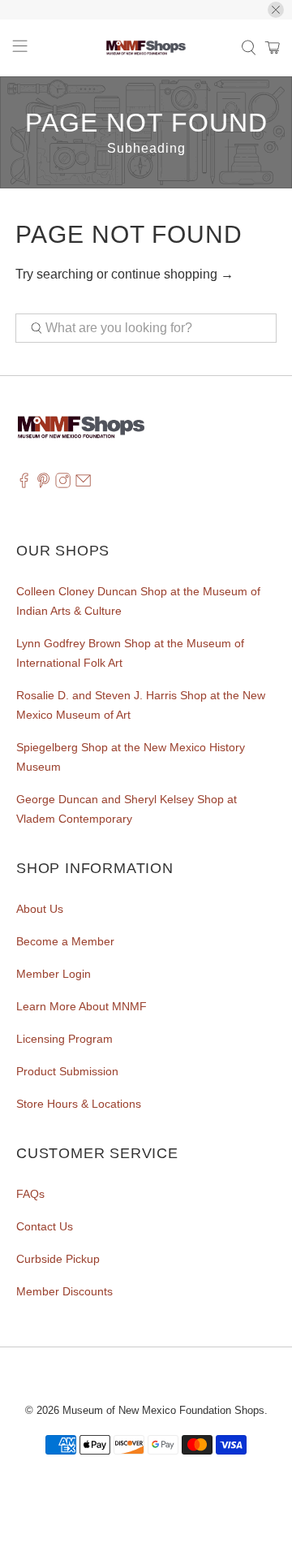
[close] (276, 10)
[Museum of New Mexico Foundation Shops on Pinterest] (43, 484)
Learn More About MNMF (81, 1006)
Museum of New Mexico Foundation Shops (163, 1410)
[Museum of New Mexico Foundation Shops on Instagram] (63, 484)
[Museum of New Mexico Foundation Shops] (146, 48)
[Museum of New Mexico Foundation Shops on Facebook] (24, 484)
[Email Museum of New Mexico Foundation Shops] (83, 484)
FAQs (30, 1193)
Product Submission (67, 1071)
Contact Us (44, 1226)
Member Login (53, 973)
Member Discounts (64, 1291)
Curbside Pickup (58, 1258)
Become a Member (65, 941)
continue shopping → (172, 274)
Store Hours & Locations (78, 1103)
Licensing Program (64, 1038)
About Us (39, 908)
